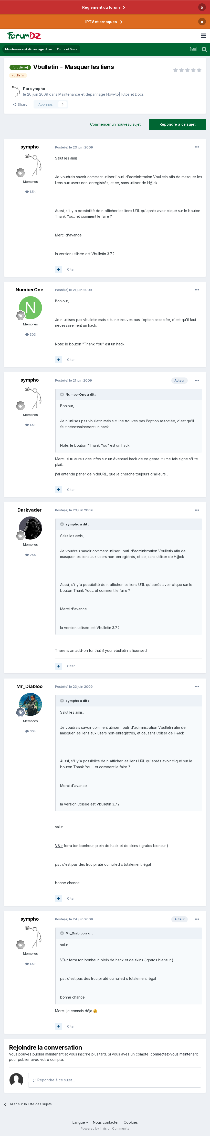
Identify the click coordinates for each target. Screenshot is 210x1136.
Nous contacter (106, 1122)
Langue (79, 1122)
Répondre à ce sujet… (55, 1080)
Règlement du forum (101, 7)
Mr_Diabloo (29, 686)
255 (32, 555)
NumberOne (29, 289)
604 (32, 731)
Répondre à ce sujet (178, 124)
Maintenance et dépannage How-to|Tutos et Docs (101, 94)
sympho (37, 88)
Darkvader (29, 510)
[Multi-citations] (58, 269)
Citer (71, 269)
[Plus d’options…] (197, 147)
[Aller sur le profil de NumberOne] (30, 307)
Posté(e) (74, 147)
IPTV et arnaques (101, 21)
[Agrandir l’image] (95, 1011)
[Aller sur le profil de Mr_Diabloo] (30, 704)
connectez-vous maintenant (174, 1054)
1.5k (32, 192)
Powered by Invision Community (105, 1128)
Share (21, 104)
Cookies (131, 1122)
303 (32, 334)
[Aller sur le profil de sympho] (14, 91)
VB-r (59, 845)
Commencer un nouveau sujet (115, 124)
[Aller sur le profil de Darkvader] (30, 528)
